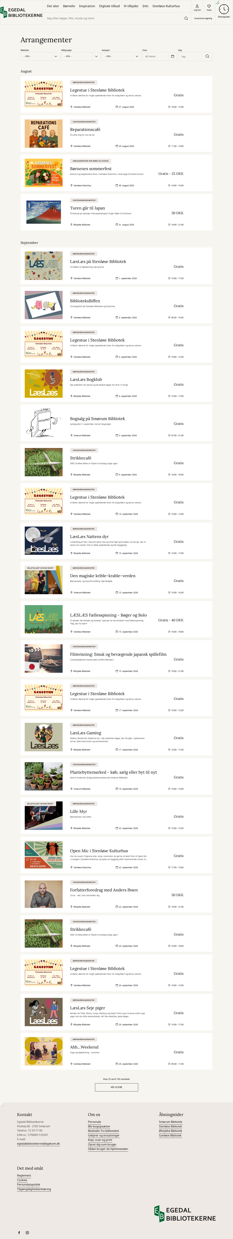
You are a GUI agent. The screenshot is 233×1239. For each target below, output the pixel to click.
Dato (144, 50)
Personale (94, 1122)
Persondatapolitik (28, 1185)
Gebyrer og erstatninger (104, 1136)
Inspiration (87, 6)
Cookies (22, 1180)
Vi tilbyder (131, 6)
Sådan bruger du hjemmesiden (108, 1149)
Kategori (106, 50)
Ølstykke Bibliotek (170, 1131)
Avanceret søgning (203, 18)
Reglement (24, 1176)
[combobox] (117, 18)
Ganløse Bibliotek (170, 1136)
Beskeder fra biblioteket (103, 1131)
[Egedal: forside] (21, 12)
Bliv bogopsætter (99, 1126)
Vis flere (116, 1087)
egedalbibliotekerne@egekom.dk (38, 1144)
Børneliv (69, 6)
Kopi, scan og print (100, 1140)
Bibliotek (25, 50)
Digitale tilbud (109, 6)
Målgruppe (66, 50)
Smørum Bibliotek (171, 1122)
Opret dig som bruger (102, 1145)
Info (145, 6)
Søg (180, 50)
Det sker (53, 6)
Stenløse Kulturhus (166, 6)
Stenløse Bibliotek (170, 1126)
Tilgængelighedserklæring (34, 1189)
